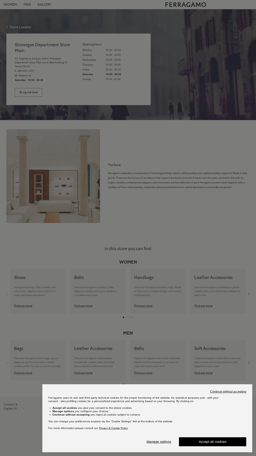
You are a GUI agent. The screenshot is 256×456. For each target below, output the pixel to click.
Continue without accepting (228, 391)
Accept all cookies (213, 442)
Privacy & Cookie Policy (113, 428)
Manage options (159, 442)
